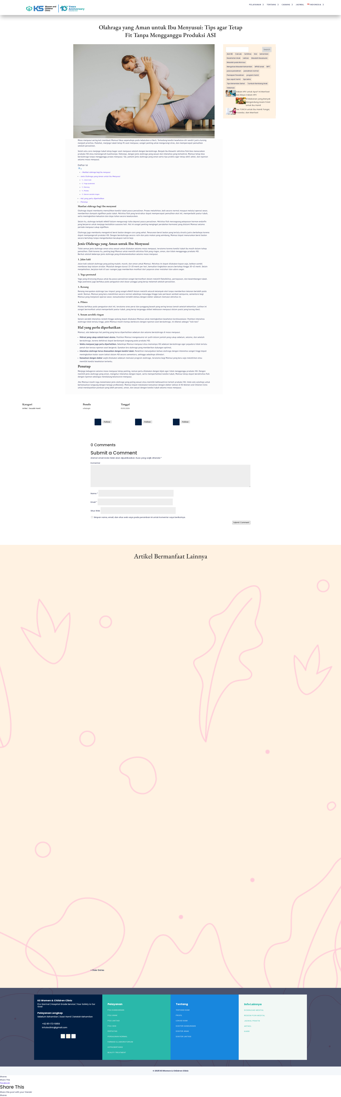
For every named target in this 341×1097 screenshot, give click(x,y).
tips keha (247, 79)
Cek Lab (238, 54)
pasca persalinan (234, 71)
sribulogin (100, 678)
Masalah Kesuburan (259, 58)
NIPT (268, 66)
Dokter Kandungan (186, 1026)
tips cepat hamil (233, 79)
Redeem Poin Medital (254, 1015)
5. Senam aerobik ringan (91, 194)
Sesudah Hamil (34, 408)
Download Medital (254, 1010)
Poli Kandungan (116, 1010)
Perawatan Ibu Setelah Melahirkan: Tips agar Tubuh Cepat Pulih (127, 941)
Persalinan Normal (117, 1036)
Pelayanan (255, 5)
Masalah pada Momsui (236, 62)
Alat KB (230, 54)
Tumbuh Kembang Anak (257, 83)
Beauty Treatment (117, 1052)
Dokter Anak (182, 1031)
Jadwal (300, 5)
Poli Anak (112, 1015)
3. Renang (85, 187)
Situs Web (95, 510)
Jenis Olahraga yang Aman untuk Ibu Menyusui (100, 176)
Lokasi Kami (182, 1020)
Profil (179, 1015)
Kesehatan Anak (233, 58)
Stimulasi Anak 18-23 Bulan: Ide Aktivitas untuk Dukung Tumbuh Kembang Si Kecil (138, 674)
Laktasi (246, 58)
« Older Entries (97, 970)
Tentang (271, 5)
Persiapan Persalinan (235, 75)
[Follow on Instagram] (138, 422)
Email (94, 502)
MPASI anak (259, 66)
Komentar (95, 463)
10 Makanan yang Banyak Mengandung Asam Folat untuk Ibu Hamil (258, 102)
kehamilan (264, 54)
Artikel (24, 408)
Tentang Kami (183, 1010)
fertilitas (247, 54)
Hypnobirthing (115, 1047)
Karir (247, 1031)
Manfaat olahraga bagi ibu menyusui (96, 172)
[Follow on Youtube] (176, 422)
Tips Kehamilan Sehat (236, 83)
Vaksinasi (231, 88)
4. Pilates (85, 191)
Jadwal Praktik (252, 1021)
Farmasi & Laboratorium (120, 1042)
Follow (107, 422)
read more (99, 690)
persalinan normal (251, 71)
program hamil (253, 75)
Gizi (255, 54)
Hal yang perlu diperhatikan (92, 198)
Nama (94, 493)
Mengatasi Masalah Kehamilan (239, 66)
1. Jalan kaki (86, 180)
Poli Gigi (112, 1026)
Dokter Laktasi (183, 1036)
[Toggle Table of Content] (80, 169)
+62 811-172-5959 (51, 1023)
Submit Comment (241, 522)
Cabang (286, 5)
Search (267, 49)
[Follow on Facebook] (98, 422)
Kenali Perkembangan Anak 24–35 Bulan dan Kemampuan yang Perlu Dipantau (135, 807)
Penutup (84, 202)
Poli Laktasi (114, 1020)
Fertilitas (112, 1031)
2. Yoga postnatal (88, 183)
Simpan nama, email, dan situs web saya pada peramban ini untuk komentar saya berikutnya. (139, 517)
